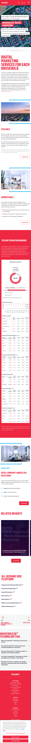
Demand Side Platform (15, 682)
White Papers (15, 699)
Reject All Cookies (15, 737)
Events (15, 714)
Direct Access (16, 685)
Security (15, 716)
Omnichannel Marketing (15, 687)
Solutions (7, 16)
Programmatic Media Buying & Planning (19, 16)
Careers (15, 711)
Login (24, 2)
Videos (15, 702)
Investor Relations (15, 709)
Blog (16, 704)
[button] (15, 641)
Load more (16, 560)
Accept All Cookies (15, 740)
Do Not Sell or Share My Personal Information (15, 733)
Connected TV (15, 688)
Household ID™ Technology (15, 684)
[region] (15, 731)
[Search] (19, 2)
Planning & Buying (15, 690)
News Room (15, 712)
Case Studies (15, 700)
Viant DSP (11, 253)
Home (3, 16)
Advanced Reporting (15, 693)
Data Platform (15, 692)
